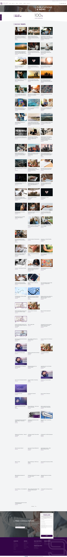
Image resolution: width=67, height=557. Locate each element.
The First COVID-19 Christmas (32, 310)
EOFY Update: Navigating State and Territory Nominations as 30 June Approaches (46, 184)
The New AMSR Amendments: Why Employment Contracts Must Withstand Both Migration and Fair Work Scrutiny (34, 123)
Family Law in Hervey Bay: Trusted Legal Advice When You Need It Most (33, 80)
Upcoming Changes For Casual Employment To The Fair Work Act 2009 (20, 240)
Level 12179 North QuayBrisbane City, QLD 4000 (47, 543)
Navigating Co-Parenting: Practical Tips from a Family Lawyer (34, 212)
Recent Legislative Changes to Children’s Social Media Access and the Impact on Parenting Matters (20, 108)
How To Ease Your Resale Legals (20, 352)
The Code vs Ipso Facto (18, 393)
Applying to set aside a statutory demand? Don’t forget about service (20, 283)
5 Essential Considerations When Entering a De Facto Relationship (46, 212)
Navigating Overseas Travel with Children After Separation (20, 217)
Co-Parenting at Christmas (45, 352)
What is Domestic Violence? (19, 448)
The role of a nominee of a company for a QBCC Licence (33, 476)
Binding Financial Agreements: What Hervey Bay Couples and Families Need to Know (34, 52)
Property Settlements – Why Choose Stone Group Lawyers (33, 407)
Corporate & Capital (26, 543)
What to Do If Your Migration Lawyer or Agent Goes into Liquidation (34, 94)
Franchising (25, 548)
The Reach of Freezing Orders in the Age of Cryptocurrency (20, 183)
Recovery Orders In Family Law (45, 393)
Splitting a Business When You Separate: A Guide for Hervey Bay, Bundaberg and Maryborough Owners (33, 37)
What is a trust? (17, 461)
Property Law (25, 544)
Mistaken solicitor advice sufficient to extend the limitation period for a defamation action (34, 269)
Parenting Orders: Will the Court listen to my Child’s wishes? (21, 503)
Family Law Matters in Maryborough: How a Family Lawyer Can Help (46, 66)
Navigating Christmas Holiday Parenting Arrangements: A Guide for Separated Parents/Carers (33, 169)
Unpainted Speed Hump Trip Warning (46, 94)
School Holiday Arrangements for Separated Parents (20, 123)
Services (20, 3)
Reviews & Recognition (16, 545)
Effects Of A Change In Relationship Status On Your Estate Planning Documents (20, 254)
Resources (15, 548)
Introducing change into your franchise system (32, 367)
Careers (24, 3)
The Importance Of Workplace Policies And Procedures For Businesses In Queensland (46, 108)
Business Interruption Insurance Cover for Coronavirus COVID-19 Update (21, 311)
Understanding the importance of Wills (47, 461)
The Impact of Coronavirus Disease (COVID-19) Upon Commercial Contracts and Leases (46, 325)
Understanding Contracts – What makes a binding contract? (46, 448)
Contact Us (28, 3)
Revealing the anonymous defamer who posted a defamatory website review (33, 297)
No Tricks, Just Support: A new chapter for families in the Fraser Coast (47, 123)
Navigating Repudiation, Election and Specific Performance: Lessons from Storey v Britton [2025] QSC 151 (33, 184)
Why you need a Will (31, 324)
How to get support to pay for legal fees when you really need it (46, 283)
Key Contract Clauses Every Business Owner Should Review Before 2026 (46, 169)
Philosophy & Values (16, 544)
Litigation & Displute (26, 546)
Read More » (16, 54)
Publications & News (16, 546)
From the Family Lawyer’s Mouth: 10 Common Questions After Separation (20, 94)
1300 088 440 (63, 3)
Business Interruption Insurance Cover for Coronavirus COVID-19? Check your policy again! (21, 325)
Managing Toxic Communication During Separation (20, 212)
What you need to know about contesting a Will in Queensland (45, 407)
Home (10, 3)
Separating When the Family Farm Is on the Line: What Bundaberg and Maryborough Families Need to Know (20, 52)
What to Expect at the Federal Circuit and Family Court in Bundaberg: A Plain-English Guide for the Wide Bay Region (20, 37)
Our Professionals (15, 543)
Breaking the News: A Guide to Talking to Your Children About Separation (34, 226)
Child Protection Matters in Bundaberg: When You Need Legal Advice (21, 80)
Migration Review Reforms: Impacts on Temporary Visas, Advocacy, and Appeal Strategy (34, 154)
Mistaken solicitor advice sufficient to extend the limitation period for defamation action (46, 297)
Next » (36, 506)
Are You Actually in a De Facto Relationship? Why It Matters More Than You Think (46, 52)
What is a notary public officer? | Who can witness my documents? (33, 489)
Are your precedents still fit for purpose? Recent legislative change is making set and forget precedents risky (46, 154)
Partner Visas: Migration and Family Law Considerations (33, 108)
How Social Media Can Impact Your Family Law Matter (46, 226)
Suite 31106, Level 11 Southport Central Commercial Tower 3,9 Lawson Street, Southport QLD (38, 543)
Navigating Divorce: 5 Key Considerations (44, 198)
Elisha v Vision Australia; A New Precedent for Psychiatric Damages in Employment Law (20, 198)
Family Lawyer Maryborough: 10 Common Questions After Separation (33, 66)
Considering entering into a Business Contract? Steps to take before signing (20, 421)
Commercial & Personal (26, 547)
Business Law (25, 545)
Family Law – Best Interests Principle (20, 268)
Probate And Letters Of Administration (33, 239)
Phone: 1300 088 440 (36, 544)
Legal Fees (15, 547)
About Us (13, 3)
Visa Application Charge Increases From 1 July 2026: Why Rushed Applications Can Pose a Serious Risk (46, 80)
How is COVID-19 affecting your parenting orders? (33, 339)
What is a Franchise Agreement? (46, 310)
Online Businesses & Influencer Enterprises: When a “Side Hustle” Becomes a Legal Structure (33, 137)
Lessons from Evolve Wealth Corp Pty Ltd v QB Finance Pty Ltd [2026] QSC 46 (21, 137)
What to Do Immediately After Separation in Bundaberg (19, 66)
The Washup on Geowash (32, 393)
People (17, 3)
